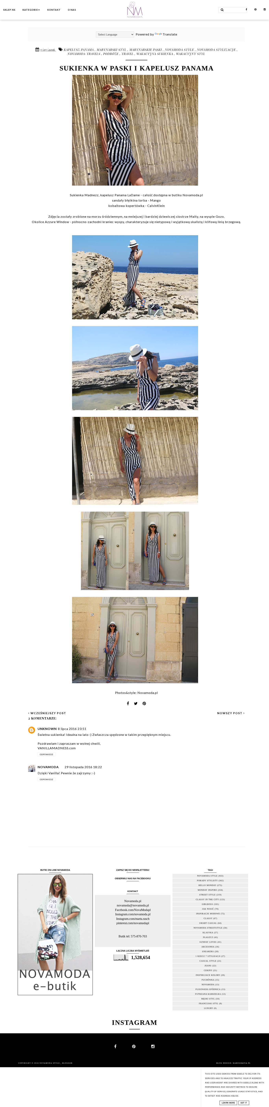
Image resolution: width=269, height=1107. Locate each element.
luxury (208, 1008)
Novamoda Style (50, 1063)
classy (208, 918)
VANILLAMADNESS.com (57, 748)
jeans (208, 966)
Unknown (47, 729)
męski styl (208, 999)
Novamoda (48, 767)
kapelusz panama (79, 50)
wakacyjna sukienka (155, 54)
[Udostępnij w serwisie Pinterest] (144, 704)
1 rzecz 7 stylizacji (208, 956)
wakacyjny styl (190, 54)
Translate (170, 34)
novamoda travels (84, 54)
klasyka (208, 932)
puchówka (208, 980)
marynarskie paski (146, 50)
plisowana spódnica (208, 989)
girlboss (207, 904)
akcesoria (207, 947)
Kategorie (31, 9)
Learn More (228, 1103)
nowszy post (230, 713)
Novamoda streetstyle (208, 928)
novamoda (208, 984)
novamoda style (180, 50)
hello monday (207, 885)
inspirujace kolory (208, 975)
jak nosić (208, 909)
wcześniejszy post (48, 713)
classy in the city (207, 899)
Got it (244, 1103)
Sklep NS (9, 9)
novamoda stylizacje (217, 50)
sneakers (208, 951)
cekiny (208, 970)
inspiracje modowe (208, 914)
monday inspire (207, 890)
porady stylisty (207, 880)
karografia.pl (242, 1063)
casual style (207, 961)
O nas (72, 9)
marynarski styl (112, 50)
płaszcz (208, 937)
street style (207, 895)
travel (128, 54)
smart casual (208, 923)
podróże (111, 54)
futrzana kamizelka (208, 994)
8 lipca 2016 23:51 (72, 729)
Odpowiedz (46, 754)
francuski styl (208, 1003)
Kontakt (54, 9)
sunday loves (208, 942)
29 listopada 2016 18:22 (83, 767)
